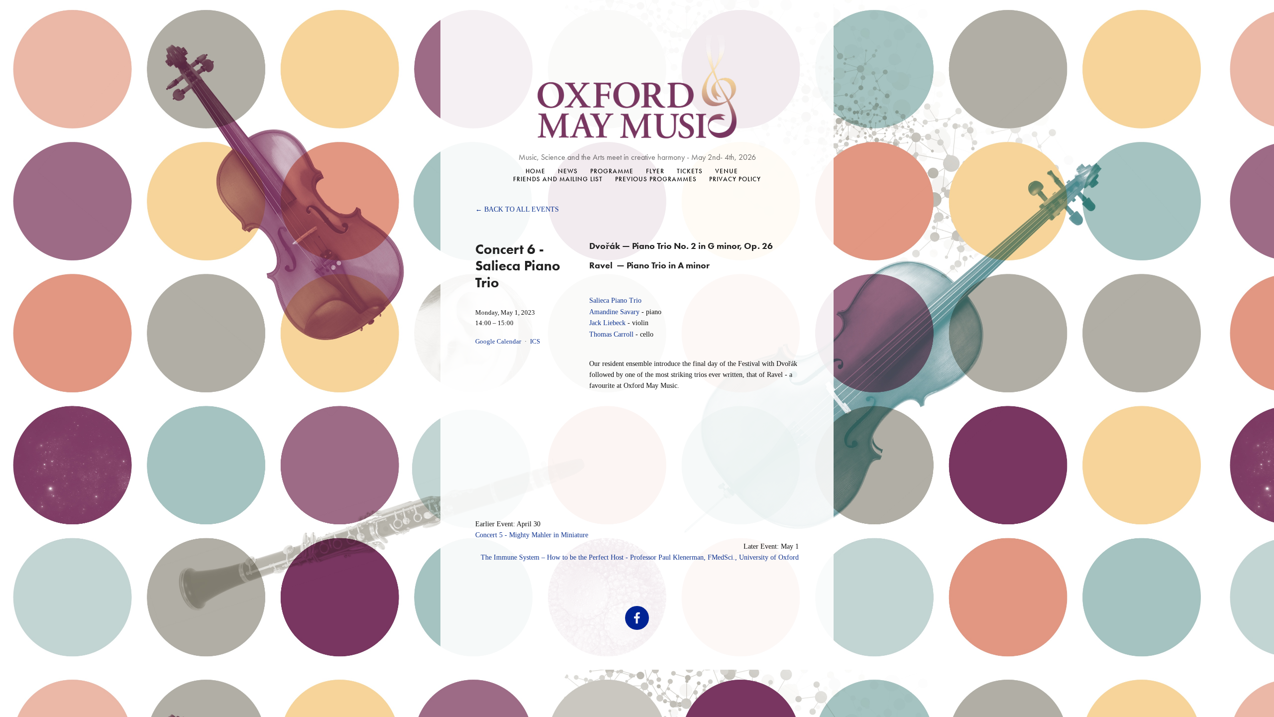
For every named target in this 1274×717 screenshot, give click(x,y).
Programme (612, 171)
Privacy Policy (735, 179)
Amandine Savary (614, 312)
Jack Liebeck (607, 323)
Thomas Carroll (611, 334)
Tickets (690, 171)
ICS (535, 341)
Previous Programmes (656, 179)
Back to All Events (521, 209)
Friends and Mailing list (558, 179)
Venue (726, 171)
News (568, 171)
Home (535, 171)
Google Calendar (498, 341)
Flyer (655, 171)
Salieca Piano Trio (615, 300)
